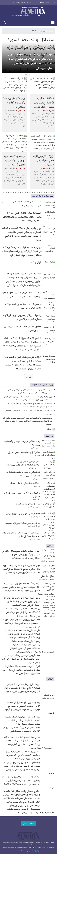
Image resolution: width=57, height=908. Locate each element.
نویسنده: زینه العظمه (47, 561)
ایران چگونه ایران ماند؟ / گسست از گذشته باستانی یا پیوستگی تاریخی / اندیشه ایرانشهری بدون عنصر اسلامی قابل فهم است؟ (21, 234)
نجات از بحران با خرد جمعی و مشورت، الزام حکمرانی (22, 494)
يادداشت (49, 436)
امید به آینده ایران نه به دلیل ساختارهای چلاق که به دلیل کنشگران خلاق (21, 534)
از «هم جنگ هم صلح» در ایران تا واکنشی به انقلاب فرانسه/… (14, 160)
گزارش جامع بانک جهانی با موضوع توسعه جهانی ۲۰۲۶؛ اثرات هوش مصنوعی (30, 48)
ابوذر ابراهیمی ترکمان (33, 499)
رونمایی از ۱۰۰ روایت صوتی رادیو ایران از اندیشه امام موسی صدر (23, 306)
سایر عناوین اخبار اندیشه (42, 196)
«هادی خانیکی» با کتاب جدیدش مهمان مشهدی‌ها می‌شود (22, 329)
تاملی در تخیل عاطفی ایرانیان (28, 461)
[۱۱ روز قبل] (48, 740)
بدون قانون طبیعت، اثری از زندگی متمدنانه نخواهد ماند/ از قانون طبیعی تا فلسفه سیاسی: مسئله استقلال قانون (22, 720)
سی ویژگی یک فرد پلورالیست (28, 504)
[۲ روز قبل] (42, 143)
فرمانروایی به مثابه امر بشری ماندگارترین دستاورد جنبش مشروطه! (23, 474)
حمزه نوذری (36, 455)
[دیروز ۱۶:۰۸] (49, 250)
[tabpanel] (28, 55)
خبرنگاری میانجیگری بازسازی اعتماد (25, 483)
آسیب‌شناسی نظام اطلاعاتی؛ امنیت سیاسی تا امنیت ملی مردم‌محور (21, 204)
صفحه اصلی (48, 30)
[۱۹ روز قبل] (48, 526)
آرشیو (13, 3)
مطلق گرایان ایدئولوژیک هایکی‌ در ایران (24, 452)
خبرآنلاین (28, 11)
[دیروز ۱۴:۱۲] (49, 265)
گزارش (50, 546)
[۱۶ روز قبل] (48, 507)
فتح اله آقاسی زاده (34, 526)
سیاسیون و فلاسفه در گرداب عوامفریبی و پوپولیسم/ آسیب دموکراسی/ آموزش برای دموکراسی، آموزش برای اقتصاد (23, 755)
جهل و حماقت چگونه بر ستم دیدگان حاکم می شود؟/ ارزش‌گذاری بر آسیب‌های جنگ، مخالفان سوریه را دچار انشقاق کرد (21, 251)
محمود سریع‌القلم (34, 506)
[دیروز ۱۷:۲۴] (49, 204)
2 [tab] (26, 75)
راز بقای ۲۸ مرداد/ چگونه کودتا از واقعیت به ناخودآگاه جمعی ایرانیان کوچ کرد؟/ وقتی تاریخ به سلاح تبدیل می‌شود (22, 612)
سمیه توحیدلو (35, 516)
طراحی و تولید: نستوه (27, 851)
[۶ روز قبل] (48, 465)
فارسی (53, 3)
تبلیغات (18, 3)
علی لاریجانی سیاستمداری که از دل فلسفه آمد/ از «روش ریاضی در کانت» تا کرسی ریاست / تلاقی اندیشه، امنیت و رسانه (23, 634)
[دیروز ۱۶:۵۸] (42, 85)
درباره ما (23, 3)
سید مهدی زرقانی (34, 467)
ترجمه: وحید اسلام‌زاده (46, 579)
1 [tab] (29, 75)
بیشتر (28, 376)
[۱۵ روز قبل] (48, 496)
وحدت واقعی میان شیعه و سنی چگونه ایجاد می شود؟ (21, 443)
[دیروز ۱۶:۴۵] (14, 85)
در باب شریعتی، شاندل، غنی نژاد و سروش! (22, 523)
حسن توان (36, 478)
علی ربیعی (36, 486)
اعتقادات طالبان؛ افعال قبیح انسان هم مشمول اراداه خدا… (44, 102)
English (42, 3)
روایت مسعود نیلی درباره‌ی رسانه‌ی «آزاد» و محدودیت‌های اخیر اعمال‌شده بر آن (21, 295)
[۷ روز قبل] (48, 731)
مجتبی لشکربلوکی (34, 539)
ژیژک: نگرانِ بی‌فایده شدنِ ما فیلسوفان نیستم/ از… (43, 160)
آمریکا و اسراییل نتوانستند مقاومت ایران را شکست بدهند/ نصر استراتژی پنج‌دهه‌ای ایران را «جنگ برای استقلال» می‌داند (21, 670)
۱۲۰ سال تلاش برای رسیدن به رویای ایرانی (23, 513)
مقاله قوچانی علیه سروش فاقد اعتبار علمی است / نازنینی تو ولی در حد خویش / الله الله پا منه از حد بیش (21, 659)
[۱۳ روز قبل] (48, 755)
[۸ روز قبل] (48, 475)
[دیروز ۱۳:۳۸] (49, 276)
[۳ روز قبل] (48, 444)
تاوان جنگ (36, 263)
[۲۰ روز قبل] (48, 536)
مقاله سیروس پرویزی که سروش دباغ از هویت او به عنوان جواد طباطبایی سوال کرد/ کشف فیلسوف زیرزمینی (21, 623)
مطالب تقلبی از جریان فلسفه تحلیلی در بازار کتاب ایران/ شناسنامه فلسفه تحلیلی (21, 729)
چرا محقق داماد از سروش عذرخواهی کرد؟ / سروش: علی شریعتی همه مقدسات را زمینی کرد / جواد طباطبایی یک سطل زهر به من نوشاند (29, 768)
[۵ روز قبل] (48, 455)
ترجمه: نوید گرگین (48, 698)
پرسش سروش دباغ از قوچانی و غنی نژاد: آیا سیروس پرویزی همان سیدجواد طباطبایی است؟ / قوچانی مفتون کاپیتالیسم (22, 601)
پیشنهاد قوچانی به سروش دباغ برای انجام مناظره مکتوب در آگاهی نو (22, 317)
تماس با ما (28, 3)
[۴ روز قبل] (48, 644)
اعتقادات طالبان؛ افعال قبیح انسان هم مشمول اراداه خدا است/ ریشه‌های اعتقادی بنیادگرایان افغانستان (21, 217)
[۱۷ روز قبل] (48, 516)
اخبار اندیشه (36, 30)
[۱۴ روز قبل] (48, 486)
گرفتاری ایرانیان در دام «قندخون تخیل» (23, 465)
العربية (47, 3)
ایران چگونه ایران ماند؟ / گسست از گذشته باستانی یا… (14, 102)
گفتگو (50, 679)
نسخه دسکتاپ (28, 823)
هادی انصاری (35, 447)
